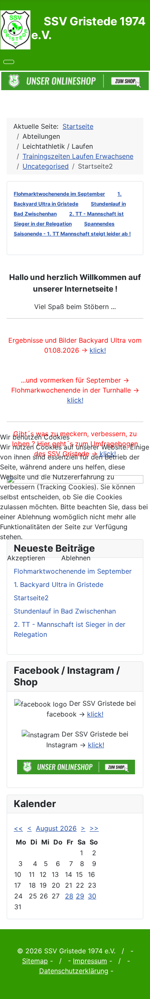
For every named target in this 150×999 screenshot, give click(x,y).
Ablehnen (75, 558)
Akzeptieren (26, 558)
